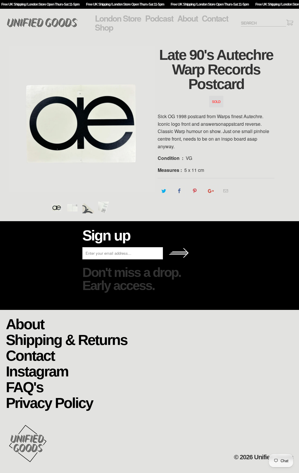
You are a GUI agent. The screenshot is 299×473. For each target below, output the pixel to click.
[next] (149, 119)
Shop (104, 27)
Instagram (37, 371)
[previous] (14, 119)
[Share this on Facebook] (179, 191)
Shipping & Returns (66, 339)
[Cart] (289, 23)
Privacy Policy (49, 402)
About (187, 18)
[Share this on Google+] (210, 191)
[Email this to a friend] (226, 191)
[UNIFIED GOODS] (42, 26)
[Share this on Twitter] (164, 191)
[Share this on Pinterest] (195, 191)
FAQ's (24, 387)
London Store (118, 18)
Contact (215, 18)
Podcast (159, 18)
